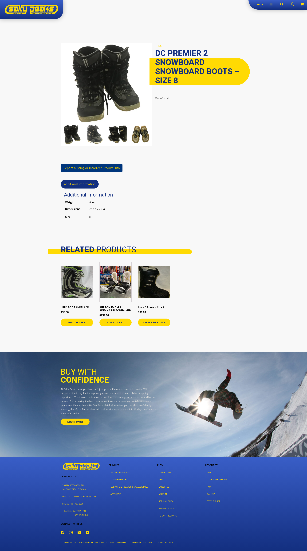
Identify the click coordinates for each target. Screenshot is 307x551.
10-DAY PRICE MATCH (168, 515)
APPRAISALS (115, 494)
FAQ (209, 486)
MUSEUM (163, 494)
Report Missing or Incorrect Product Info (91, 168)
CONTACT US (165, 472)
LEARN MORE (75, 421)
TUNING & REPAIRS (118, 479)
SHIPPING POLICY (166, 508)
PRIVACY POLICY (165, 542)
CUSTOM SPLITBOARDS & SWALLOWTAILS (129, 486)
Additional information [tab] (79, 184)
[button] (271, 4)
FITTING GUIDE (213, 501)
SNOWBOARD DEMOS (120, 472)
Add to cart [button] (77, 322)
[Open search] (281, 4)
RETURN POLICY (166, 501)
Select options (154, 322)
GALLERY (211, 494)
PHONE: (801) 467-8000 (72, 503)
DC (160, 46)
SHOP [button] (259, 4)
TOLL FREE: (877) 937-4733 (74, 511)
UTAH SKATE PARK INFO (217, 479)
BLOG (209, 472)
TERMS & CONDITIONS (142, 542)
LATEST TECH (164, 486)
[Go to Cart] (302, 4)
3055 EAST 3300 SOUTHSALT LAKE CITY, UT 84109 (74, 487)
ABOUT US (163, 479)
